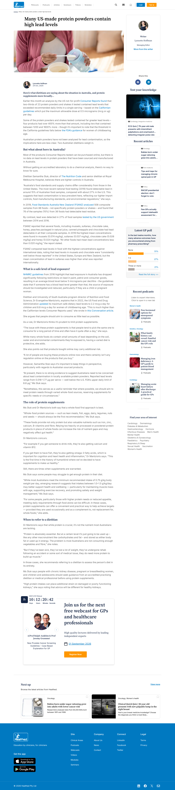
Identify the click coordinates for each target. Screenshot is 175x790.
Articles (57, 5)
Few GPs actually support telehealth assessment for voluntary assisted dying (149, 215)
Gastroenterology (135, 429)
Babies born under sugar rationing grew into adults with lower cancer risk (149, 158)
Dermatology (146, 423)
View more (155, 684)
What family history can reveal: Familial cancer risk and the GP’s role (148, 338)
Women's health (135, 306)
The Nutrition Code (71, 176)
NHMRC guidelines (33, 274)
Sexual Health (134, 446)
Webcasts (35, 5)
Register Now (75, 654)
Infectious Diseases (136, 432)
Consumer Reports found (93, 101)
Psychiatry (144, 440)
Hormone (150, 429)
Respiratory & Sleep (136, 443)
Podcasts (46, 5)
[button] (116, 5)
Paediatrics (132, 440)
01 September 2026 (80, 643)
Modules (88, 5)
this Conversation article (100, 310)
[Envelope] (158, 786)
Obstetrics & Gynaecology (139, 437)
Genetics (133, 329)
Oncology (140, 329)
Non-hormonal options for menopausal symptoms (148, 314)
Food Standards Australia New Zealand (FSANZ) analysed (63, 204)
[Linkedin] (139, 786)
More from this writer (143, 49)
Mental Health (134, 435)
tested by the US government (98, 217)
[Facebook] (145, 786)
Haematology (134, 354)
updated (43, 303)
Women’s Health (135, 449)
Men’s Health (153, 432)
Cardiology (133, 380)
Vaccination (147, 446)
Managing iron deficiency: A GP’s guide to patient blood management (148, 363)
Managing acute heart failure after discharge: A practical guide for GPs (148, 389)
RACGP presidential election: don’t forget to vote (150, 193)
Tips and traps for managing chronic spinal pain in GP (149, 174)
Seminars (67, 5)
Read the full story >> (148, 274)
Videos (78, 5)
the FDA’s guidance (72, 130)
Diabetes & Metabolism (138, 426)
